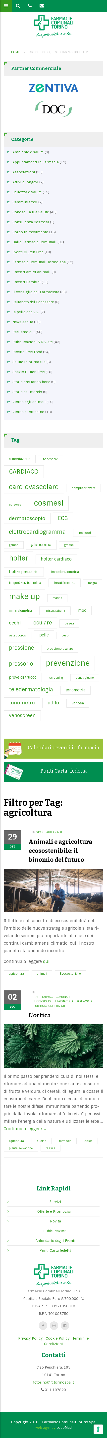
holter (18, 558)
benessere (50, 459)
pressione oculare (60, 649)
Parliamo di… (23, 332)
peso (65, 635)
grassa (69, 545)
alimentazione (19, 459)
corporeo (15, 504)
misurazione (55, 610)
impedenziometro (25, 582)
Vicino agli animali (29, 402)
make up (24, 596)
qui (46, 961)
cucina (41, 1141)
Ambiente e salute (28, 152)
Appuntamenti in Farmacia (35, 162)
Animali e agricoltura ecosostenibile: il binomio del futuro (60, 850)
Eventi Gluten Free (28, 252)
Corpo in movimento (30, 232)
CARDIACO (24, 471)
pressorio (21, 663)
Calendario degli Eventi (55, 1240)
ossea (69, 623)
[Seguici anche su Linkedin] (65, 1325)
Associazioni (23, 172)
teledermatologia (31, 689)
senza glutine (85, 677)
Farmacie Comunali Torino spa (39, 262)
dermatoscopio (27, 518)
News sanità (22, 322)
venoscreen (22, 715)
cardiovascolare (34, 487)
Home (15, 52)
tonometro (22, 703)
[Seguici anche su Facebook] (43, 1325)
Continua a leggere (25, 1129)
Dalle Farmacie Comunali (34, 242)
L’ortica (40, 1015)
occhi (15, 623)
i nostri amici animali (31, 272)
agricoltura (16, 973)
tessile (50, 1148)
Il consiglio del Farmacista (35, 292)
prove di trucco (23, 677)
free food (84, 533)
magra (92, 583)
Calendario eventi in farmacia (63, 748)
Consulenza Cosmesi (30, 222)
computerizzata (83, 488)
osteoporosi (18, 635)
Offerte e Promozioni (55, 1211)
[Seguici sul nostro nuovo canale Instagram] (54, 1325)
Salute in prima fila (29, 362)
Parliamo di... (85, 1001)
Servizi (55, 1201)
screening (56, 677)
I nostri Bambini (26, 282)
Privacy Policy (30, 1338)
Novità (55, 1221)
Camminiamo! (24, 202)
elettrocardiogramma (37, 532)
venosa (78, 703)
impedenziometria (65, 572)
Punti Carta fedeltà (63, 771)
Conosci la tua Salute (30, 212)
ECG (63, 518)
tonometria (75, 690)
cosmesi (48, 503)
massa (57, 598)
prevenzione (68, 663)
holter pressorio (24, 571)
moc (82, 610)
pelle (44, 635)
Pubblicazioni (55, 1231)
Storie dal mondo (27, 392)
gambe (13, 545)
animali (42, 973)
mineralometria (20, 610)
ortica (88, 1141)
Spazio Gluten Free (28, 372)
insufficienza (64, 582)
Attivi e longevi (25, 182)
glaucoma (41, 544)
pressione (21, 647)
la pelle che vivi (26, 312)
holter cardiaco (56, 559)
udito (53, 703)
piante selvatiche (21, 1148)
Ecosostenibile (70, 973)
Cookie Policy (58, 1338)
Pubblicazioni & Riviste (32, 342)
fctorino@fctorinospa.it (53, 1382)
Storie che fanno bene (31, 382)
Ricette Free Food (27, 352)
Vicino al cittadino (28, 412)
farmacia (65, 1141)
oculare (42, 622)
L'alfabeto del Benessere (33, 302)
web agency (45, 1427)
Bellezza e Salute (27, 192)
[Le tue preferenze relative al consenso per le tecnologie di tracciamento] (98, 1429)
